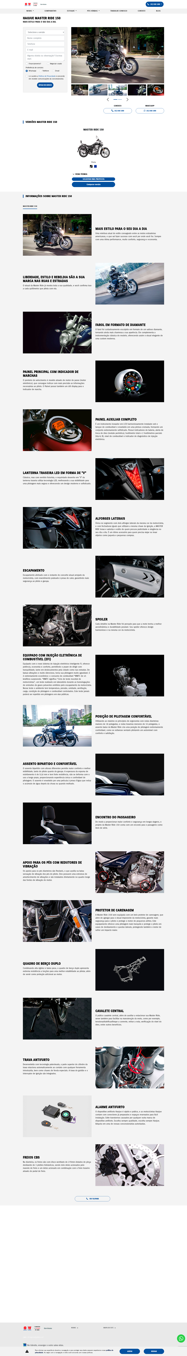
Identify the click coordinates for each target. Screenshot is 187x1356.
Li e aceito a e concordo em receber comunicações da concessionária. (47, 77)
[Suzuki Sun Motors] (35, 4)
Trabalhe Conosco (118, 11)
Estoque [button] (71, 11)
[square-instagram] (161, 1345)
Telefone (45, 71)
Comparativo (50, 11)
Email (57, 71)
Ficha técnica (81, 174)
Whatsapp (32, 71)
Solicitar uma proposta (93, 179)
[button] (77, 55)
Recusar (154, 1351)
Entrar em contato (45, 85)
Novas (73, 1328)
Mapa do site (108, 1328)
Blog (158, 11)
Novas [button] (29, 11)
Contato (141, 11)
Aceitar (129, 1351)
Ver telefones (94, 1199)
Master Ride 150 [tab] (30, 206)
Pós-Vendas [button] (92, 11)
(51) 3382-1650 (155, 4)
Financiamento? (35, 63)
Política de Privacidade (47, 76)
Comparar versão (93, 184)
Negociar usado (56, 63)
